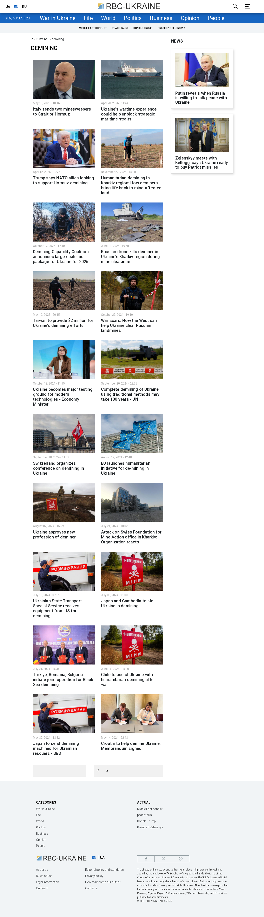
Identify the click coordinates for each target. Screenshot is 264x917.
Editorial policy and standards (104, 869)
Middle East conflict (93, 28)
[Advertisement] (202, 245)
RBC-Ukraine (39, 39)
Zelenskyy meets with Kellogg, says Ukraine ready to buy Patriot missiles (201, 162)
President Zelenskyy (171, 28)
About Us (42, 869)
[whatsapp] (180, 858)
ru (24, 7)
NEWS (177, 41)
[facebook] (146, 858)
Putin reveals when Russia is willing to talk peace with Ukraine (201, 98)
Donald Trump (142, 28)
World (108, 18)
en (16, 7)
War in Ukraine (57, 18)
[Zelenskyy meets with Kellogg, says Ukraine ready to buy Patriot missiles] (202, 135)
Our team (42, 888)
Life (88, 18)
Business (161, 18)
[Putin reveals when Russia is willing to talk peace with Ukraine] (202, 70)
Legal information (47, 882)
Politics (133, 18)
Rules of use (44, 876)
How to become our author (102, 882)
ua (8, 7)
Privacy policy (94, 876)
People (216, 18)
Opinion (190, 18)
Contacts (91, 888)
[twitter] (163, 858)
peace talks (120, 28)
